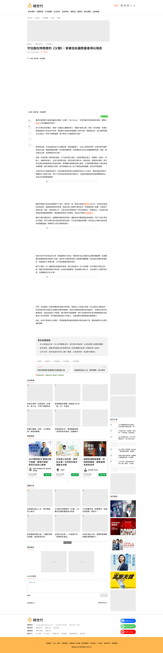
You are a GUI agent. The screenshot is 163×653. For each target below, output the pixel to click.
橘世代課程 (39, 631)
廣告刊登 (48, 628)
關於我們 (107, 643)
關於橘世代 (39, 628)
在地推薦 (48, 11)
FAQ (54, 643)
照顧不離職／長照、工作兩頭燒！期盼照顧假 (38, 430)
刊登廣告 (48, 643)
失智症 (40, 361)
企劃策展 (96, 11)
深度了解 (47, 475)
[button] (134, 5)
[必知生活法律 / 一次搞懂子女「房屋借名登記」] (67, 523)
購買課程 (116, 5)
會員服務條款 (73, 633)
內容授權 (56, 628)
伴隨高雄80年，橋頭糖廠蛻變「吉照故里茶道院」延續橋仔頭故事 (67, 430)
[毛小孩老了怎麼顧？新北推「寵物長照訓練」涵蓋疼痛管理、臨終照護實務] (114, 450)
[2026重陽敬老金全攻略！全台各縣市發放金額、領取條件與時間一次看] (114, 426)
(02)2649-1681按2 (61, 625)
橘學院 (79, 11)
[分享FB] (29, 121)
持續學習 (40, 11)
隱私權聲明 (85, 643)
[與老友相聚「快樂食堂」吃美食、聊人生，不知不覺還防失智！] (40, 392)
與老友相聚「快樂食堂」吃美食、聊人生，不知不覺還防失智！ (38, 404)
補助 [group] (53, 18)
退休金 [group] (38, 18)
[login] (131, 5)
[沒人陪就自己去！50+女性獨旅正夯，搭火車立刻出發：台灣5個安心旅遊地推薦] (114, 438)
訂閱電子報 (55, 633)
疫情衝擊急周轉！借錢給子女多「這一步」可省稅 (67, 404)
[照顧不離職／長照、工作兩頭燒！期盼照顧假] (40, 417)
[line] (124, 5)
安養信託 (48, 361)
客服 (58, 643)
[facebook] (121, 5)
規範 (28, 595)
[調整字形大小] (29, 144)
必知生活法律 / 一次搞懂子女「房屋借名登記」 (66, 535)
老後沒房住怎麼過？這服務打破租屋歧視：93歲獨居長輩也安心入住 (127, 456)
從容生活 (50, 44)
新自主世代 (39, 44)
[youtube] (128, 5)
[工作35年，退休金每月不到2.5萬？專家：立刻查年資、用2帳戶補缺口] (114, 463)
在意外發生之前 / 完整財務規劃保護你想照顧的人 (94, 535)
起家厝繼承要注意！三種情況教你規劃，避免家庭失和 (39, 535)
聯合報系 (93, 643)
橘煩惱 (73, 11)
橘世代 (29, 44)
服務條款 (72, 643)
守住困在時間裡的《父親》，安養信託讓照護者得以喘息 (67, 510)
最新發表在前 (102, 603)
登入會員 (46, 633)
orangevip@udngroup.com (44, 625)
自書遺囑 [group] (45, 18)
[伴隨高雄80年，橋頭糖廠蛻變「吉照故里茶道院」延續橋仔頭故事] (67, 417)
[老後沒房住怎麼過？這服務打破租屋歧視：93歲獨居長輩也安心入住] (114, 457)
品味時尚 (65, 11)
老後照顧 (57, 361)
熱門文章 (113, 419)
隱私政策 (82, 633)
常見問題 (64, 633)
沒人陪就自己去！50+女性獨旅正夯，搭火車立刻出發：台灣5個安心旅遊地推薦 (126, 438)
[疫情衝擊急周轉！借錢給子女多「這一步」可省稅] (67, 392)
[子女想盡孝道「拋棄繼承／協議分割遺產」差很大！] (95, 497)
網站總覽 (114, 643)
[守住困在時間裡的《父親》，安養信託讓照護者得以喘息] (67, 497)
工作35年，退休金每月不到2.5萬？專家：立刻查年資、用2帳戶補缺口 (126, 462)
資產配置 (76, 361)
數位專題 (87, 11)
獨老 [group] (58, 18)
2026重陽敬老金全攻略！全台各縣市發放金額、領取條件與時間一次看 (127, 426)
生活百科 (56, 11)
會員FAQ (48, 631)
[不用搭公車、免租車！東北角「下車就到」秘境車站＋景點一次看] (114, 432)
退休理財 (31, 11)
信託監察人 (66, 361)
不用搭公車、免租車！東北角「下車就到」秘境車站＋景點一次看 (127, 432)
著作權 (78, 643)
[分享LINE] (29, 126)
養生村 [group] (30, 18)
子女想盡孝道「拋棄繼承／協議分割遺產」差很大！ (94, 510)
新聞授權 (64, 643)
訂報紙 (100, 643)
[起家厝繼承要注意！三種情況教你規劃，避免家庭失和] (40, 523)
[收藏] (29, 138)
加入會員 (38, 633)
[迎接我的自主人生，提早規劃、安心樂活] (40, 497)
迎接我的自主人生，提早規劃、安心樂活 (39, 510)
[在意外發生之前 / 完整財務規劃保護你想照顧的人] (95, 523)
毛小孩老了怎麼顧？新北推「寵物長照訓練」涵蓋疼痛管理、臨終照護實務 (127, 450)
